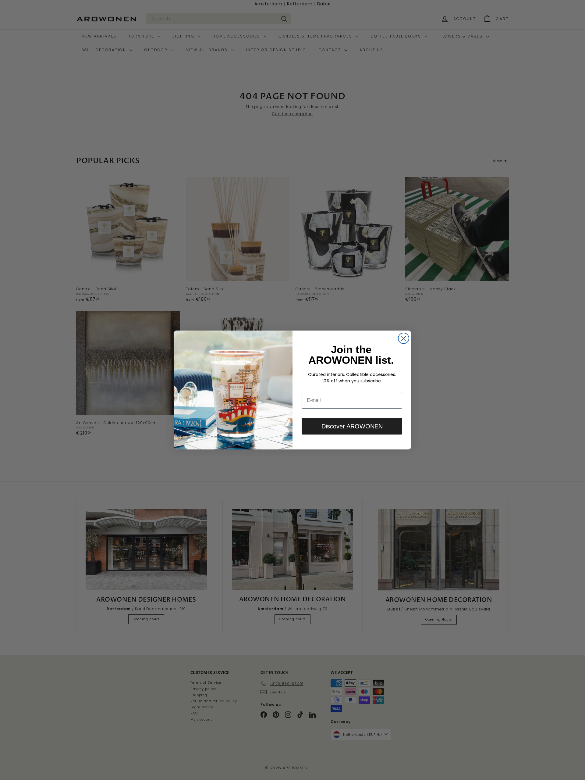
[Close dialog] (403, 338)
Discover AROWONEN (352, 426)
